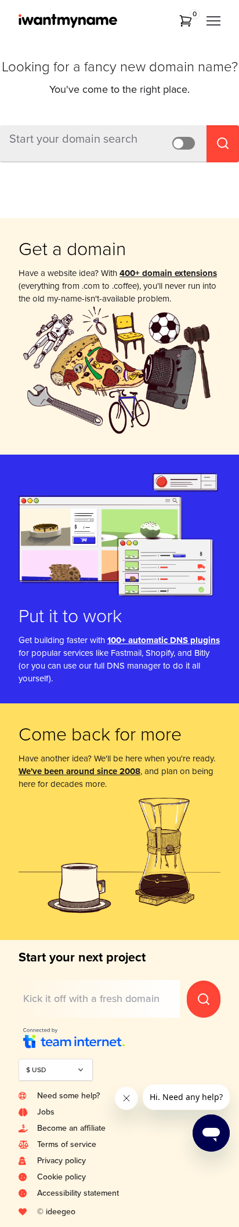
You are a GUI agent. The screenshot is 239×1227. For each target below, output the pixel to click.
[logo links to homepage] (84, 21)
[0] (186, 21)
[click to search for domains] (223, 143)
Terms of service (66, 1144)
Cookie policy (61, 1177)
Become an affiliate (71, 1128)
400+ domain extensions (168, 273)
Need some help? (68, 1096)
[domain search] (203, 999)
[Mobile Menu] (213, 21)
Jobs (46, 1112)
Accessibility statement (78, 1193)
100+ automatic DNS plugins (163, 640)
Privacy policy (61, 1161)
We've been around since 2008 (79, 771)
